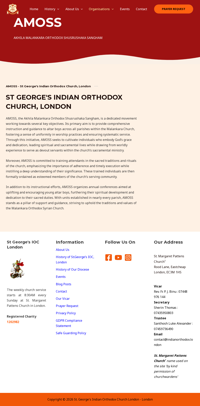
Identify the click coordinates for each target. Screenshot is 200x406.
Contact (141, 9)
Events (125, 9)
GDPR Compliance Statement (69, 323)
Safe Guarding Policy (71, 333)
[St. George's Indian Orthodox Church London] (13, 8)
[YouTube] (118, 257)
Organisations (99, 9)
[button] (57, 9)
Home (34, 9)
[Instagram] (128, 257)
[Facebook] (108, 257)
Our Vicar (63, 298)
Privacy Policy (66, 313)
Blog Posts (63, 284)
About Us (72, 9)
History (50, 9)
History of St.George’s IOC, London (75, 259)
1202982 (13, 322)
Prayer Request (67, 306)
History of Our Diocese (72, 269)
